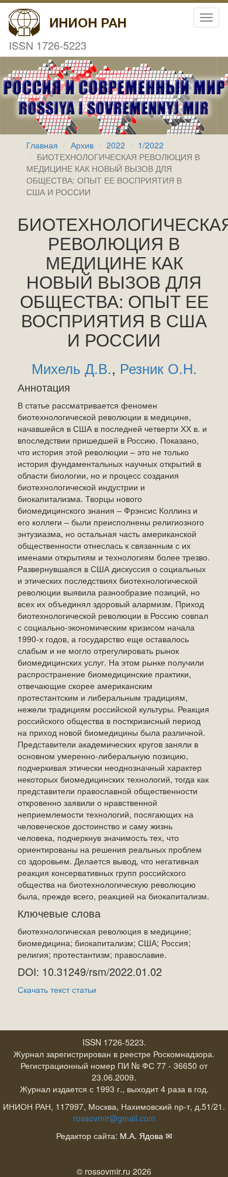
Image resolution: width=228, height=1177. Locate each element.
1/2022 (151, 145)
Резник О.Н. (158, 368)
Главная (42, 145)
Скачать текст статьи (57, 989)
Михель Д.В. (72, 368)
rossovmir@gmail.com (114, 1118)
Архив (82, 145)
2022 (115, 145)
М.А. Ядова (141, 1135)
